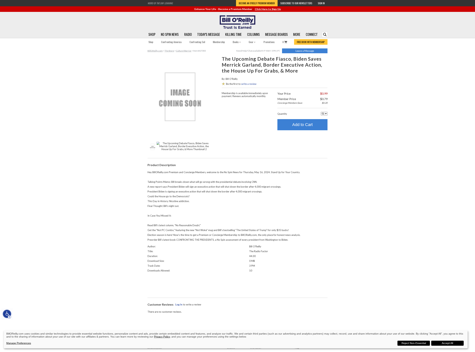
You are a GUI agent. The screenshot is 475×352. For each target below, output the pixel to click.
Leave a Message (305, 50)
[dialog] (236, 339)
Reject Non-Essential (414, 343)
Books (236, 42)
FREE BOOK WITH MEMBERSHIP (311, 42)
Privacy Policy (162, 336)
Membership (219, 42)
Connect (312, 34)
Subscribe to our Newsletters (296, 3)
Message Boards (276, 34)
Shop (151, 34)
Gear (251, 42)
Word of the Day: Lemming (160, 3)
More (296, 34)
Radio (188, 34)
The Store (169, 50)
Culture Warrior (183, 50)
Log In (178, 304)
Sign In (321, 3)
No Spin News (170, 34)
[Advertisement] (237, 284)
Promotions (269, 42)
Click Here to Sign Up (268, 9)
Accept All (447, 343)
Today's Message (208, 34)
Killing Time (233, 34)
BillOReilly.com (155, 50)
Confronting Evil (197, 42)
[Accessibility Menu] (7, 314)
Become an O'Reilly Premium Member (257, 3)
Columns (253, 34)
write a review (248, 83)
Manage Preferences (18, 343)
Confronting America (171, 42)
